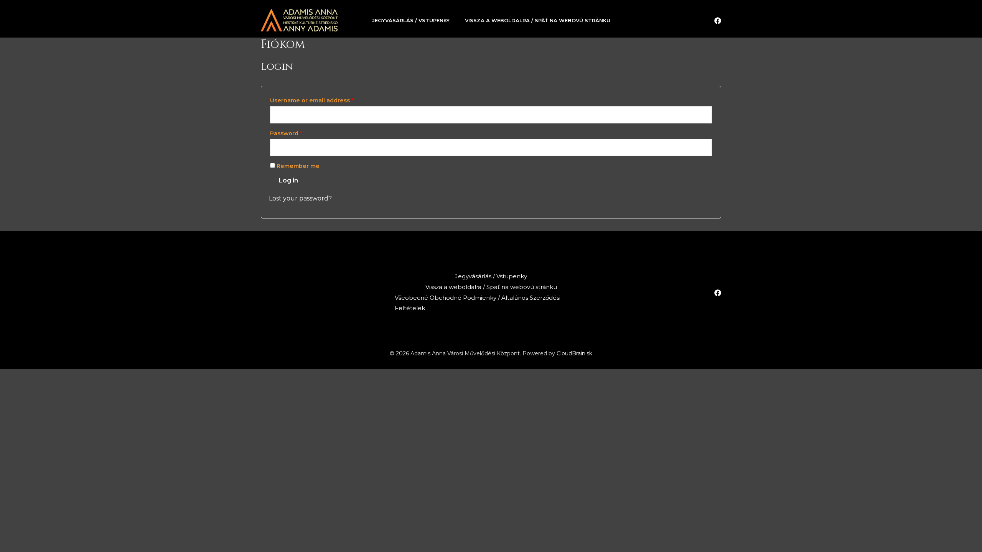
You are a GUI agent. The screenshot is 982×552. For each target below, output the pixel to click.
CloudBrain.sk (574, 353)
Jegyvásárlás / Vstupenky (411, 20)
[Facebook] (717, 20)
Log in (288, 180)
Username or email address (312, 100)
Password (286, 133)
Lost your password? (300, 198)
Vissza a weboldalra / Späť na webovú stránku (537, 20)
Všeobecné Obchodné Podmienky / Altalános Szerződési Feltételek (477, 303)
